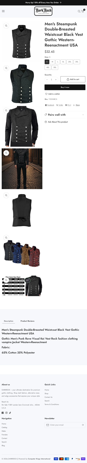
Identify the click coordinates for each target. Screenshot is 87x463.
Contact (4, 438)
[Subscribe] (83, 425)
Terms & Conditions (52, 404)
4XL (48, 68)
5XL (55, 68)
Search (47, 401)
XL (63, 62)
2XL (70, 62)
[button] (65, 114)
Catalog (4, 427)
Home (47, 390)
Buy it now (65, 87)
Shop (46, 393)
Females (5, 434)
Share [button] (78, 105)
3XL (77, 62)
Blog (3, 445)
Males (4, 431)
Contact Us (48, 397)
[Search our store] (79, 11)
